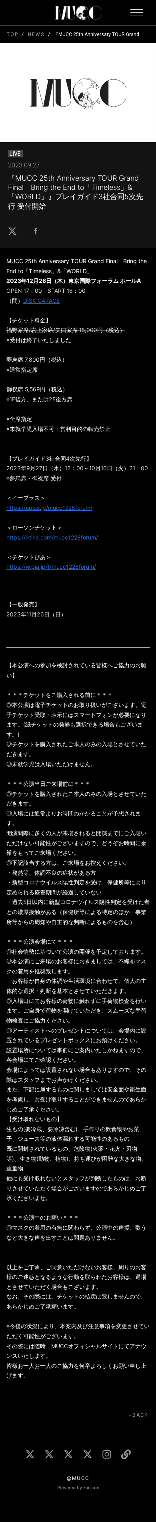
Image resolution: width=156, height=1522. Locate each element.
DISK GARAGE (41, 300)
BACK (140, 1415)
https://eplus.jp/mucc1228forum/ (49, 507)
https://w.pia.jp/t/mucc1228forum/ (51, 566)
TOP (12, 34)
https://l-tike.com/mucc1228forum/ (52, 537)
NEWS (36, 34)
